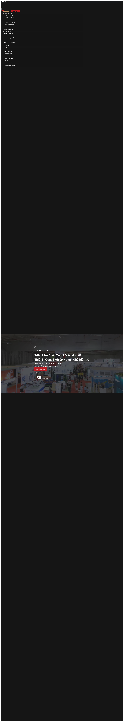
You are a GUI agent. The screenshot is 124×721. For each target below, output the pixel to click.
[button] (8, 13)
